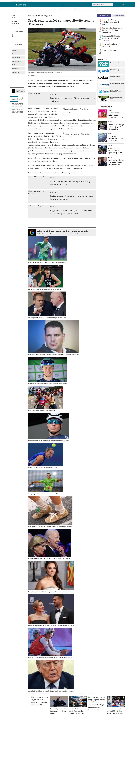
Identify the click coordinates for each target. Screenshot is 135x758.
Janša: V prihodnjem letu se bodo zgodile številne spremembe (112, 30)
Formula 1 (58, 9)
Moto (86, 5)
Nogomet (30, 5)
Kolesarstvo (45, 5)
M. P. (13, 18)
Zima (59, 5)
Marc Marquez (15, 53)
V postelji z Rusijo (109, 50)
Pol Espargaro (15, 64)
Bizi (18, 1)
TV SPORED (13, 1)
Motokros (77, 9)
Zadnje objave (118, 15)
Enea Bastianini (16, 68)
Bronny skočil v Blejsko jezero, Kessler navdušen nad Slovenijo (111, 38)
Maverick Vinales (16, 72)
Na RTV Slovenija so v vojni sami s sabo (112, 45)
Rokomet (53, 5)
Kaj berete (104, 15)
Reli (72, 9)
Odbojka (74, 5)
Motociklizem (66, 9)
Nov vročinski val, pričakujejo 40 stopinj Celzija (110, 22)
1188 (31, 1)
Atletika (80, 5)
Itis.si (27, 1)
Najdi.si (22, 1)
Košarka (37, 5)
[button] (11, 5)
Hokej (63, 5)
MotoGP (14, 50)
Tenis (68, 5)
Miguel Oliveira (16, 57)
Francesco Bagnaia (16, 61)
